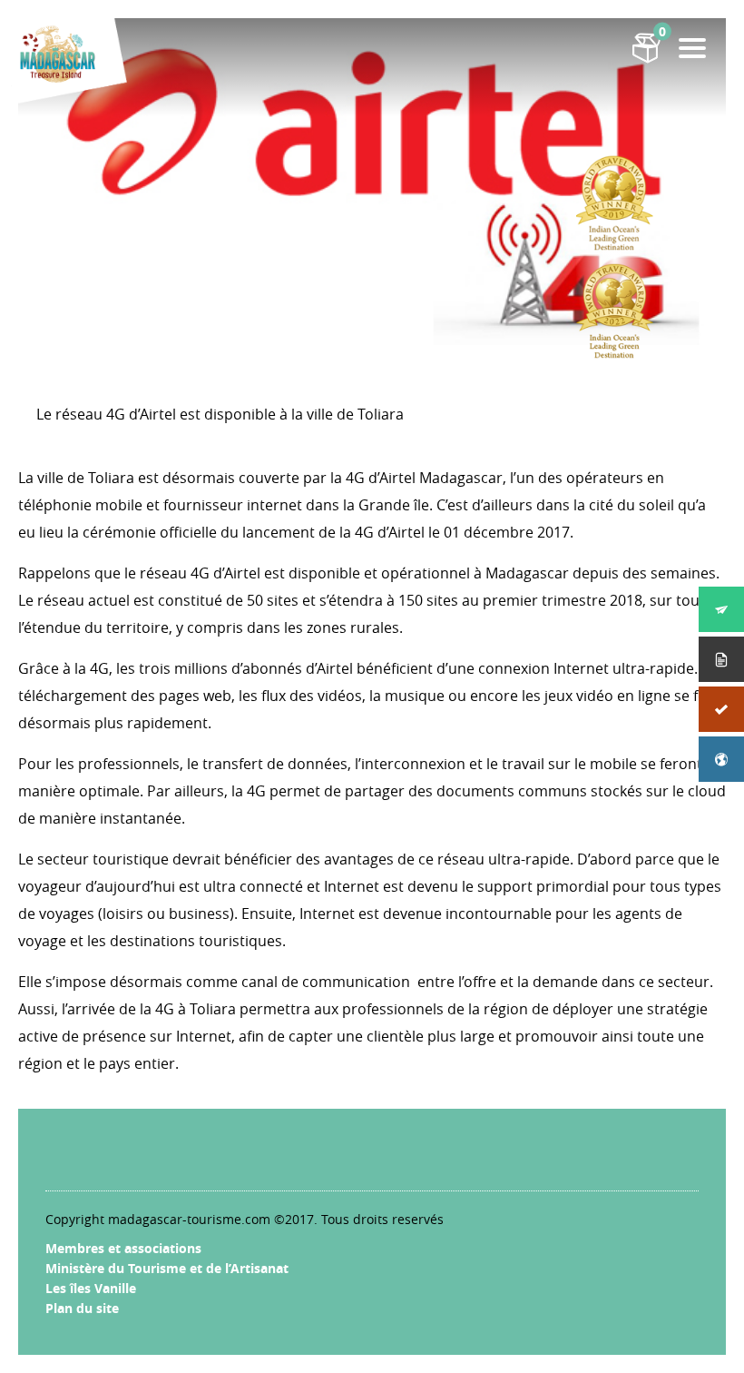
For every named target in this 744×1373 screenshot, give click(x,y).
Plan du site (82, 1308)
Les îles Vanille (90, 1288)
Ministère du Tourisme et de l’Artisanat (167, 1268)
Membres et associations (123, 1248)
